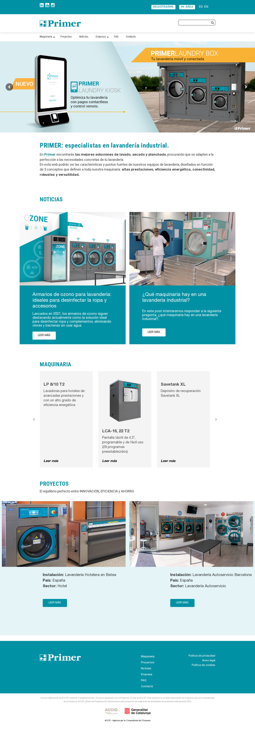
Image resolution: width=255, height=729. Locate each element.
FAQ (143, 680)
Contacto (147, 686)
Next (216, 419)
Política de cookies (203, 665)
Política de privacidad (202, 656)
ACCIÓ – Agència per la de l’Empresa (127, 721)
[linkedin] (42, 4)
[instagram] (53, 4)
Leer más (50, 461)
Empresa (146, 674)
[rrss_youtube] (47, 4)
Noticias (146, 668)
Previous (34, 419)
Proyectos (147, 662)
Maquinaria (147, 656)
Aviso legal (208, 660)
